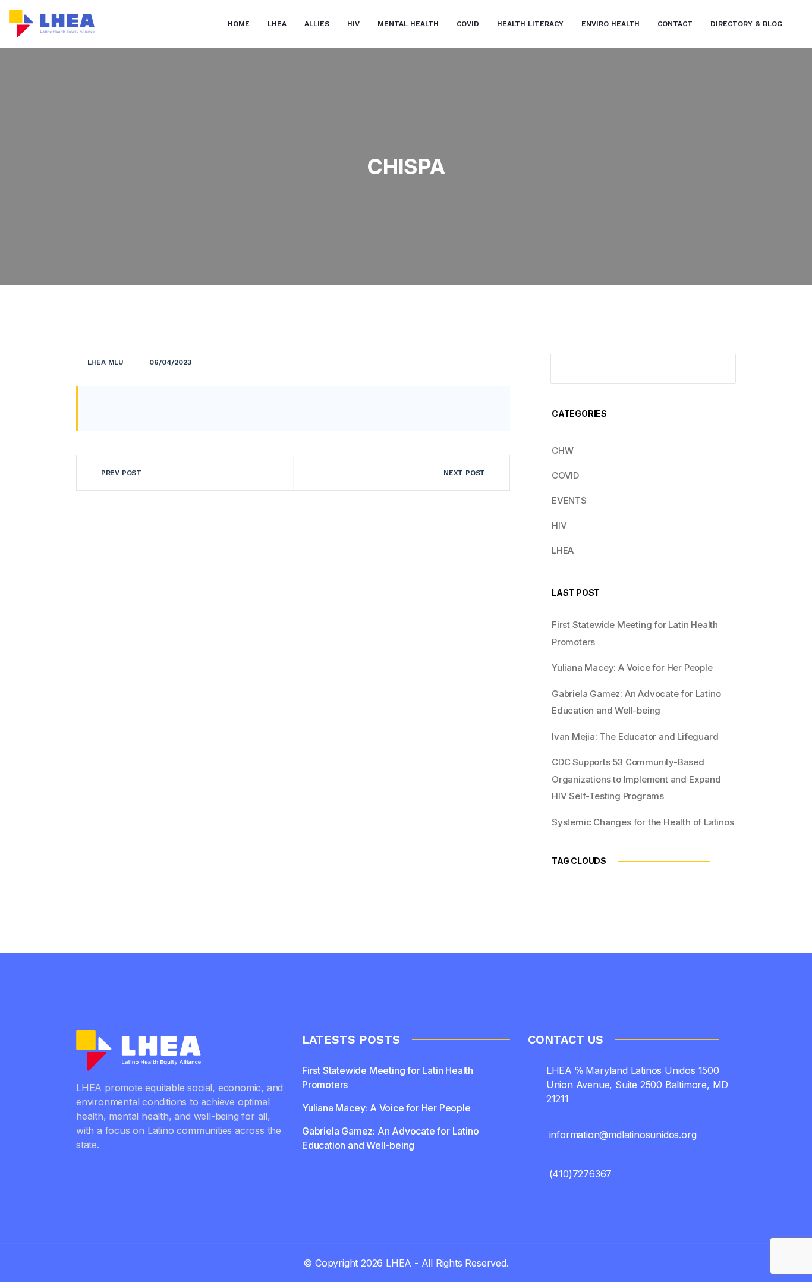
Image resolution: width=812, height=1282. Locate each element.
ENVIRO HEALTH (610, 24)
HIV (353, 24)
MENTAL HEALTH (408, 24)
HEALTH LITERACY (530, 24)
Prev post (121, 473)
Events (569, 500)
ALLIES (316, 24)
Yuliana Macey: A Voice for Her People (632, 667)
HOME (239, 24)
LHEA (277, 24)
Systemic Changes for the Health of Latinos (643, 822)
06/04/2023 (170, 362)
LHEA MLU (105, 362)
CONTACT (675, 24)
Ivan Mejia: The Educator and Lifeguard (635, 736)
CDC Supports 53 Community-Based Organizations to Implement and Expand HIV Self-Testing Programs (636, 779)
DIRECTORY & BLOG (746, 24)
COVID (468, 24)
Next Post (464, 473)
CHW (562, 450)
